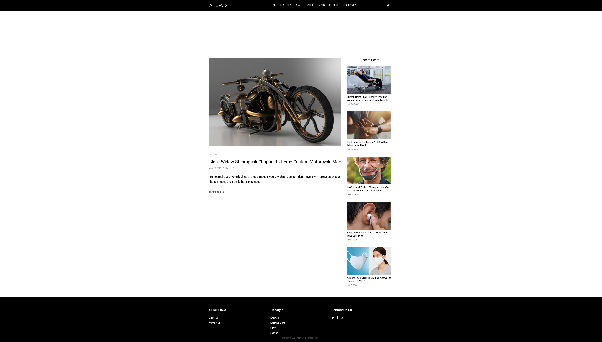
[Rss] (342, 318)
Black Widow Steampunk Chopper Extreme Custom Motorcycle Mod (275, 161)
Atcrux (218, 5)
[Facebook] (337, 318)
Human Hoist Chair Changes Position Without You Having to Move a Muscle (367, 98)
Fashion (310, 5)
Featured (285, 5)
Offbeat (333, 5)
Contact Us (214, 323)
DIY (274, 5)
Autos (213, 154)
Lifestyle (274, 318)
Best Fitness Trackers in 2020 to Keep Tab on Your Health (368, 144)
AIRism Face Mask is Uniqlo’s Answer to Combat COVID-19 (369, 279)
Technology (350, 5)
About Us (213, 318)
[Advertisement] (497, 34)
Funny (273, 328)
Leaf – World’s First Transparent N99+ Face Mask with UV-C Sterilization (368, 189)
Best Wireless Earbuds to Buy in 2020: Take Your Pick (368, 234)
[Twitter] (332, 318)
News (322, 5)
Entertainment (277, 323)
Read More (215, 192)
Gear (298, 5)
